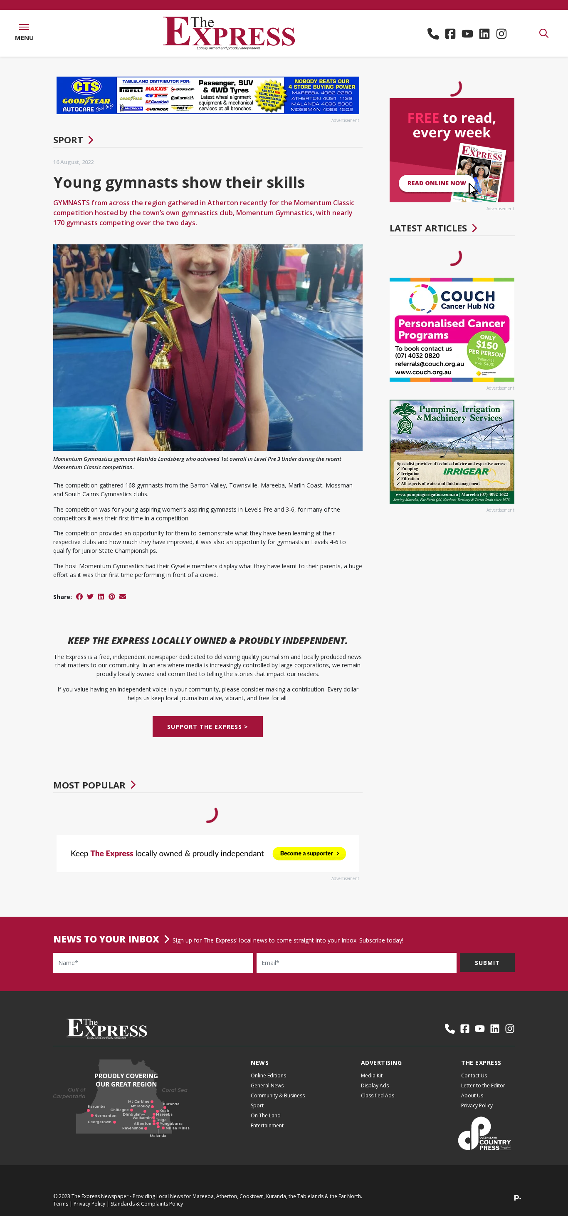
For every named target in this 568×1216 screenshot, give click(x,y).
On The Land (266, 1115)
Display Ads (375, 1085)
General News (267, 1085)
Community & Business (278, 1095)
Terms (60, 1203)
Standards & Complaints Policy (147, 1203)
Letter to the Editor (483, 1085)
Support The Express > (207, 727)
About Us (472, 1095)
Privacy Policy (477, 1105)
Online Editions (268, 1075)
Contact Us (474, 1075)
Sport (68, 139)
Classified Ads (377, 1095)
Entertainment (267, 1125)
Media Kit (372, 1075)
